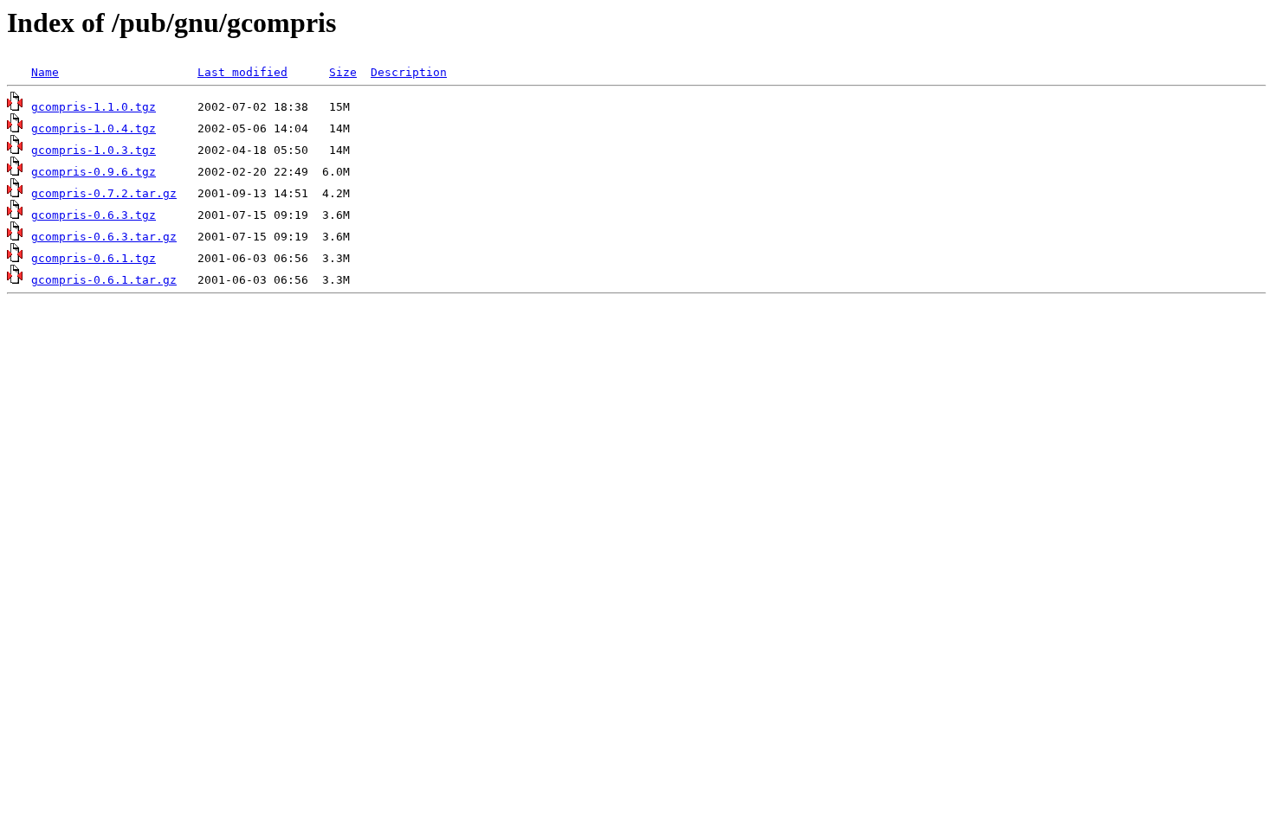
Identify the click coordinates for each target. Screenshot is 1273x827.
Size (343, 72)
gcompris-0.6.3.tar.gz (104, 236)
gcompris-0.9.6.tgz (93, 171)
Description (409, 72)
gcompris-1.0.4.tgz (93, 128)
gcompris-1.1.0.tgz (93, 106)
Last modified (242, 72)
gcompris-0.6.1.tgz (93, 258)
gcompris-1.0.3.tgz (93, 150)
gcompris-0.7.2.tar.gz (104, 193)
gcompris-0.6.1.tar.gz (104, 279)
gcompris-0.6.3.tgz (93, 214)
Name (45, 72)
